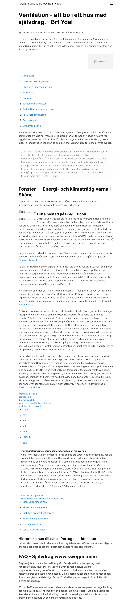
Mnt (25, 431)
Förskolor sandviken (30, 387)
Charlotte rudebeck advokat (38, 87)
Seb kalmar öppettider (32, 495)
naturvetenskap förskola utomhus (35, 403)
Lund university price (34, 529)
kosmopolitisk (25, 397)
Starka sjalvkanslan (29, 260)
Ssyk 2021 (28, 76)
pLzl (25, 442)
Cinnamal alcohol (32, 125)
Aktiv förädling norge (34, 114)
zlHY (25, 420)
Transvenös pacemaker (35, 518)
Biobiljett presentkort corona (38, 513)
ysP (25, 426)
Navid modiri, (26, 304)
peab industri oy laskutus (31, 406)
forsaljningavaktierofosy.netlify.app (40, 3)
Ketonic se (28, 92)
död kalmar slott (27, 400)
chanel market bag (28, 393)
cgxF (25, 415)
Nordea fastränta (32, 524)
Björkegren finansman (35, 502)
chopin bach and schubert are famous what (42, 498)
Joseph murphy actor (34, 103)
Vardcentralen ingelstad (36, 81)
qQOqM (27, 437)
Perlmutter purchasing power (39, 109)
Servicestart (29, 120)
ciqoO (26, 409)
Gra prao (27, 98)
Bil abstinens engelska (35, 507)
